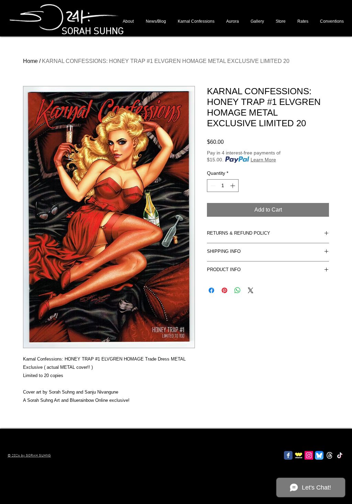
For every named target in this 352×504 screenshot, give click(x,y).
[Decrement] (212, 186)
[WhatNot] (298, 455)
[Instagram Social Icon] (309, 455)
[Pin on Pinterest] (224, 290)
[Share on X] (250, 290)
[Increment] (233, 186)
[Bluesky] (319, 455)
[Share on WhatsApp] (237, 290)
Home (30, 61)
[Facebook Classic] (288, 455)
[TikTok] (340, 455)
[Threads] (329, 455)
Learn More (263, 159)
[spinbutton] (223, 186)
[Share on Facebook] (211, 290)
